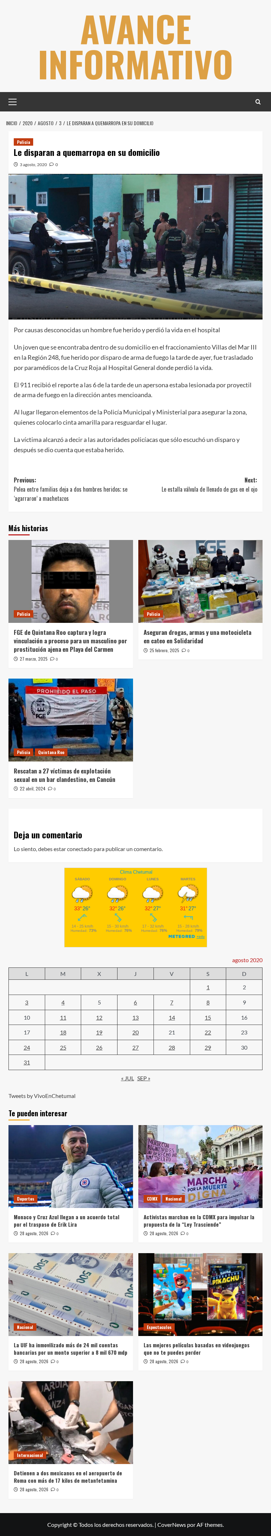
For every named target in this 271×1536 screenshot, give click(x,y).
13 (135, 1017)
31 (27, 1062)
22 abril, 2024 (33, 788)
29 (208, 1047)
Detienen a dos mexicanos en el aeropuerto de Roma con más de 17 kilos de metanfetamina (68, 1476)
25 (63, 1047)
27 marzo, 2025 (34, 659)
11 (63, 1017)
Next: (209, 484)
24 (27, 1047)
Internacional (30, 1455)
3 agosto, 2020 (33, 164)
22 (208, 1032)
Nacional (173, 1199)
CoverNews (171, 1524)
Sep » (143, 1078)
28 (172, 1047)
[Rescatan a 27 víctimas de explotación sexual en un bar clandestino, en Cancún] (70, 720)
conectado (79, 848)
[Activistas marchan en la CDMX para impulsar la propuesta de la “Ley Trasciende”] (200, 1166)
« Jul (127, 1078)
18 (63, 1032)
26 (99, 1047)
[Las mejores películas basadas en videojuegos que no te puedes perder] (200, 1294)
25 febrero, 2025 (164, 650)
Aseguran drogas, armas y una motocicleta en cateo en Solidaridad (197, 636)
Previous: (70, 489)
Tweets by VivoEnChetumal (42, 1095)
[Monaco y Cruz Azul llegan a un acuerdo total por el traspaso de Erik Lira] (70, 1166)
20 (135, 1032)
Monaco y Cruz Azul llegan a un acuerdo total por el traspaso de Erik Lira (66, 1220)
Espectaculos (159, 1327)
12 (99, 1017)
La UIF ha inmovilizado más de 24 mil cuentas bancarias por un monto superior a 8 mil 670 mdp (70, 1348)
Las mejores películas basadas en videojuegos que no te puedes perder (196, 1348)
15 (208, 1017)
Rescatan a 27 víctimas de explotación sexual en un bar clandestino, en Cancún (64, 775)
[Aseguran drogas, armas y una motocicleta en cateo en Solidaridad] (200, 581)
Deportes (25, 1199)
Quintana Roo (51, 752)
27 (135, 1047)
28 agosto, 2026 (34, 1233)
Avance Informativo (135, 46)
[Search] (258, 102)
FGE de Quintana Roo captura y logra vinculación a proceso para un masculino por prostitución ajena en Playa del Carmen (70, 641)
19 (99, 1032)
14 (172, 1017)
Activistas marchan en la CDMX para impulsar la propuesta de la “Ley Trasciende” (199, 1220)
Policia (23, 142)
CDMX (152, 1199)
